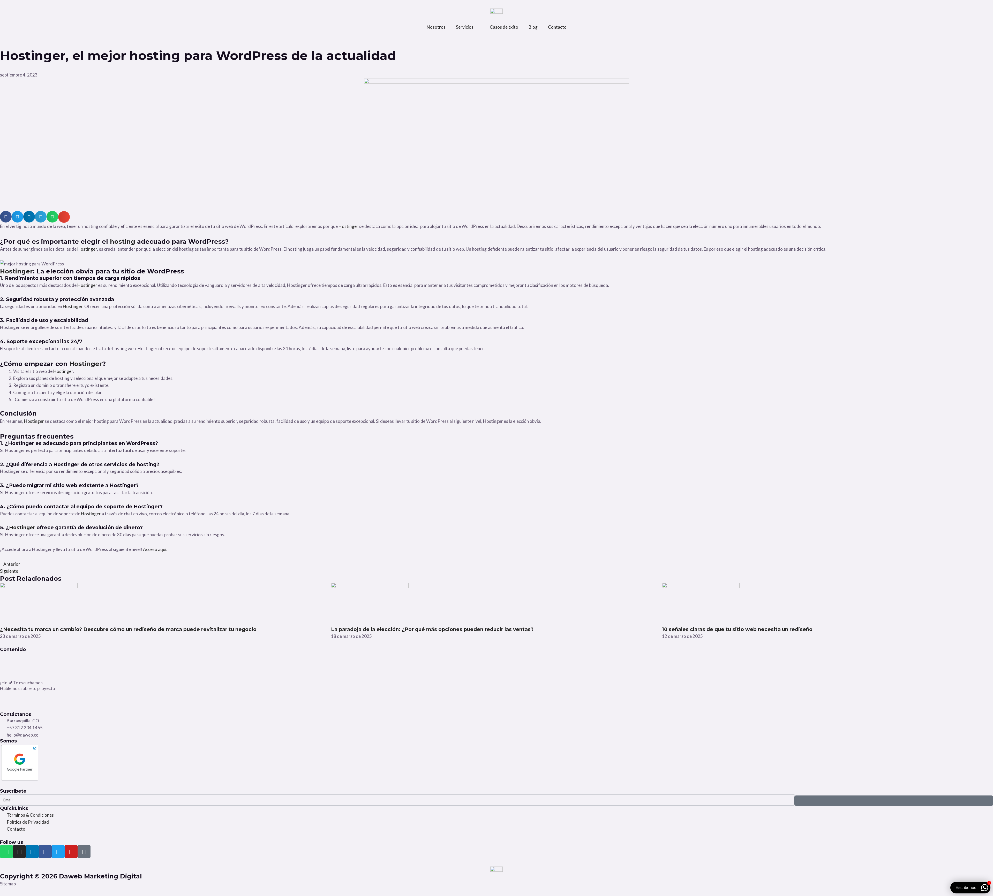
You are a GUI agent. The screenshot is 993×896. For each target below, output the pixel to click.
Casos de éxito (504, 27)
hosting (123, 241)
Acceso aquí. (155, 549)
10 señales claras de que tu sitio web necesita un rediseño (737, 629)
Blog (533, 27)
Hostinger (348, 226)
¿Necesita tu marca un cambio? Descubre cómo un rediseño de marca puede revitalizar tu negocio (128, 629)
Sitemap (8, 883)
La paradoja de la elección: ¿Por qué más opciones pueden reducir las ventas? (432, 629)
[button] (6, 217)
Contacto (557, 27)
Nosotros (436, 27)
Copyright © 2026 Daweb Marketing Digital (71, 876)
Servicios (464, 27)
